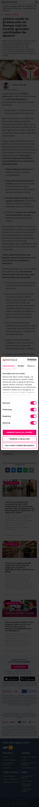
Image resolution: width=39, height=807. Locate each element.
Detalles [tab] (21, 366)
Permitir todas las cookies (19, 432)
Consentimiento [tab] (8, 366)
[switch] (33, 409)
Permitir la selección (19, 439)
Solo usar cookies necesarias (19, 445)
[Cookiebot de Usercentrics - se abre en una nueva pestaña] (28, 360)
